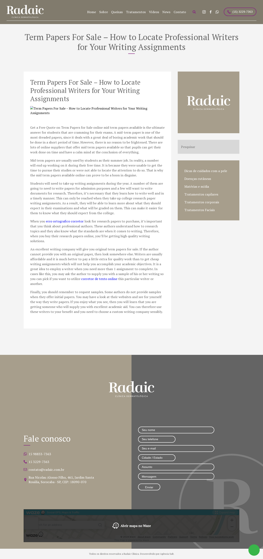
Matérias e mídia (196, 186)
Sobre (103, 12)
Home (91, 12)
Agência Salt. (167, 553)
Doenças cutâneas (197, 178)
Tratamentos (136, 12)
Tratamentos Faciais (199, 210)
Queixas (117, 12)
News (166, 12)
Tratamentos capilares (201, 194)
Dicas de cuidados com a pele (205, 171)
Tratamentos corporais (201, 202)
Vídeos (154, 12)
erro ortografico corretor (65, 221)
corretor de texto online (99, 279)
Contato (180, 12)
